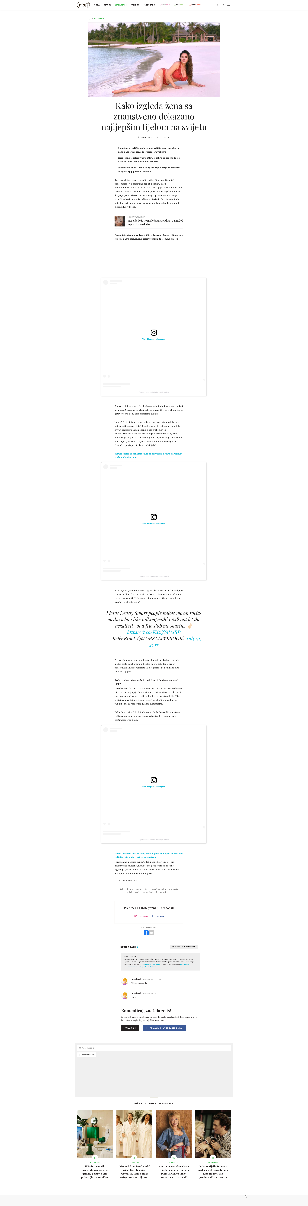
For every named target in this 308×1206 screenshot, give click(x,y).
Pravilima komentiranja (151, 964)
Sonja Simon (146, 137)
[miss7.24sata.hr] (84, 5)
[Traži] (217, 4)
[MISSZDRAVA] (181, 5)
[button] (228, 4)
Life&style (99, 18)
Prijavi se (130, 1028)
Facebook (160, 916)
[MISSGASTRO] (196, 5)
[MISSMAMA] (165, 5)
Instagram (143, 916)
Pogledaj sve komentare (184, 947)
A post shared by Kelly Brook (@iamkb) (154, 392)
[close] (246, 1196)
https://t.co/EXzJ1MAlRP (153, 632)
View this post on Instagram (153, 339)
